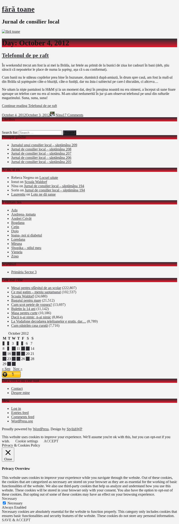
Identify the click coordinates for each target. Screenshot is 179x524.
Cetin (15, 227)
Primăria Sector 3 (24, 272)
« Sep (6, 369)
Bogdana (17, 223)
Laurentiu (18, 194)
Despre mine (20, 393)
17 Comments (73, 115)
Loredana (18, 239)
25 (18, 359)
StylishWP (74, 429)
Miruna (16, 244)
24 (14, 359)
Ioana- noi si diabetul (26, 235)
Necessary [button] (9, 499)
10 (14, 348)
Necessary (15, 503)
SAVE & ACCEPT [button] (16, 520)
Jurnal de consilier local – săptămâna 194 (54, 186)
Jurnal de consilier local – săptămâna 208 (41, 149)
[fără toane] (11, 31)
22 (4, 359)
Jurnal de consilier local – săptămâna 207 (41, 153)
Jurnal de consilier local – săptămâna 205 (41, 162)
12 (23, 348)
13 (28, 348)
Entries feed (20, 413)
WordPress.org (22, 421)
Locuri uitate (48, 178)
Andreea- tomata (23, 214)
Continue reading (29, 106)
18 (18, 354)
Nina (59, 115)
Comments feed (22, 417)
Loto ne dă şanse (43, 194)
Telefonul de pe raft (25, 55)
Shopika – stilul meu (26, 248)
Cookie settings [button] (26, 441)
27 (28, 359)
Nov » (17, 369)
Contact (17, 388)
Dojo (15, 231)
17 (14, 354)
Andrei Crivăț (21, 218)
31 (14, 364)
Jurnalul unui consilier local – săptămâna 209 (44, 145)
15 (4, 354)
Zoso (15, 256)
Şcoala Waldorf (35, 182)
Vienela (16, 252)
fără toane (18, 9)
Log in (16, 409)
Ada (14, 210)
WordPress (41, 429)
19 (23, 354)
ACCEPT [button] (51, 441)
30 (9, 364)
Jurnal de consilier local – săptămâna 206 (41, 158)
